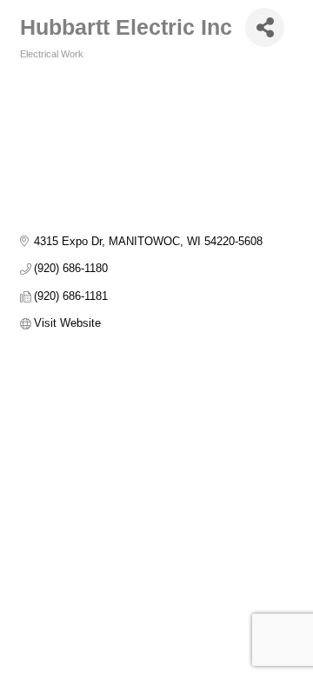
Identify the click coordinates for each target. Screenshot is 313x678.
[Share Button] (264, 27)
